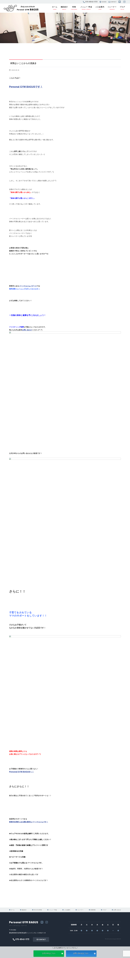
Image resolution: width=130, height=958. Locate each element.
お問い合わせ (27, 330)
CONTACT (42, 939)
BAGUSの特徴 (38, 910)
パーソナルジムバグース (28, 286)
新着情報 (93, 910)
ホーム (54, 8)
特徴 (74, 8)
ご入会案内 (99, 8)
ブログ (122, 8)
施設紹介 (64, 8)
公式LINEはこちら (49, 953)
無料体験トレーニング (17, 289)
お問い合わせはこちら (81, 953)
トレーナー (112, 8)
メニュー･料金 (86, 8)
